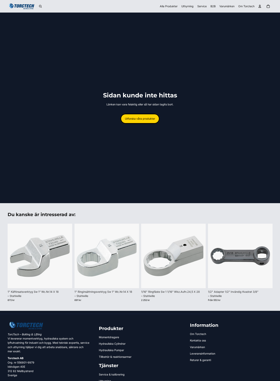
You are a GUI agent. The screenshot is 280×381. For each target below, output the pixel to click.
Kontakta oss (198, 340)
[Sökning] (40, 6)
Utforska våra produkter (140, 118)
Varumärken (197, 347)
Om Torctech (198, 334)
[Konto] (260, 6)
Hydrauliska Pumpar (111, 350)
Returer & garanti (200, 360)
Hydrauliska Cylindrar (112, 343)
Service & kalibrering (112, 374)
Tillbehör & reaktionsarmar (115, 356)
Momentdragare (109, 337)
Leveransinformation (202, 353)
